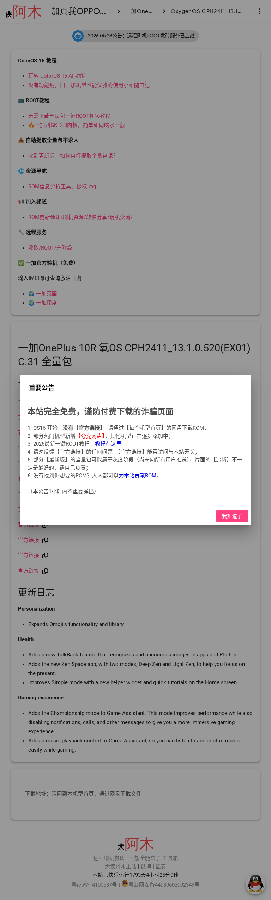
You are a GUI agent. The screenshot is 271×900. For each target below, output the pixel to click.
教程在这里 (108, 444)
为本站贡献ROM (137, 475)
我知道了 (232, 516)
